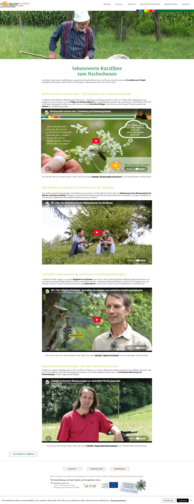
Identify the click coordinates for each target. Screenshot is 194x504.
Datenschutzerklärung (118, 500)
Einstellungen (169, 500)
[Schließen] (191, 500)
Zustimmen (183, 500)
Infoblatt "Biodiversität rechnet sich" (107, 177)
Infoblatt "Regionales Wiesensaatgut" (102, 446)
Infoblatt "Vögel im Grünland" (107, 355)
